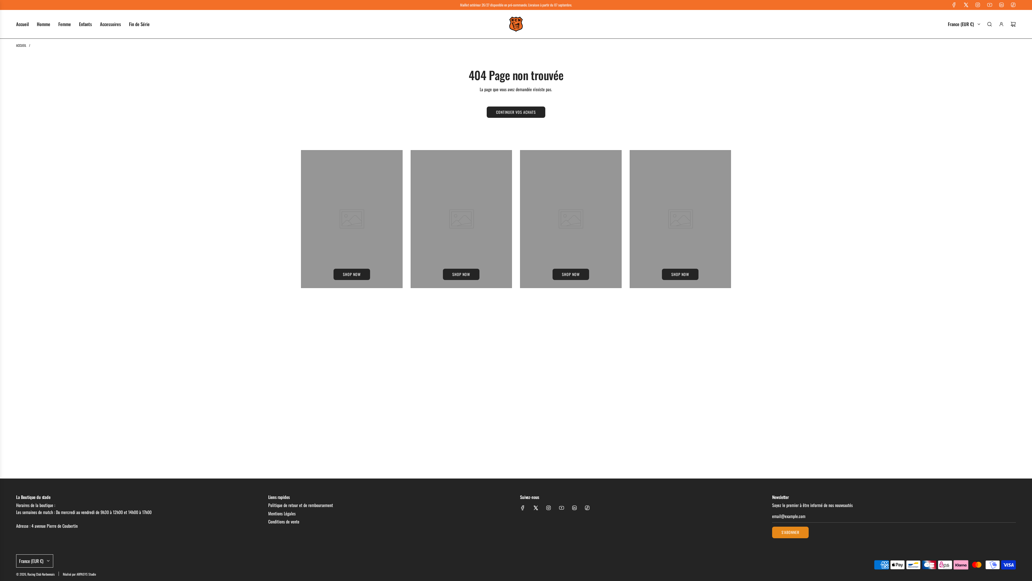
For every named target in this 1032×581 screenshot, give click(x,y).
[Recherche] (989, 24)
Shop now (352, 274)
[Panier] (1013, 24)
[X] (966, 5)
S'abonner (790, 532)
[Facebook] (954, 5)
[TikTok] (1013, 5)
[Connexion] (1001, 24)
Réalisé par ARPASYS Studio (79, 574)
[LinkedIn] (1001, 5)
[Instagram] (978, 5)
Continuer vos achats (516, 112)
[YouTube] (989, 5)
